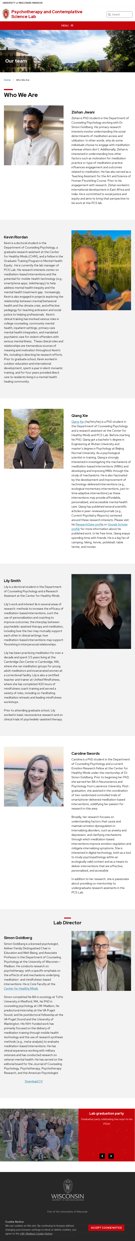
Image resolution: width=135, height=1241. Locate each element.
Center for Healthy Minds (21, 988)
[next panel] (111, 1156)
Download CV (34, 1081)
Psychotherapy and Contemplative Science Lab (46, 14)
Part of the (67, 1211)
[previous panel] (102, 1156)
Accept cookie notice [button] (106, 1227)
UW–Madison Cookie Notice (36, 1233)
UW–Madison (22, 2)
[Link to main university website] (67, 1201)
